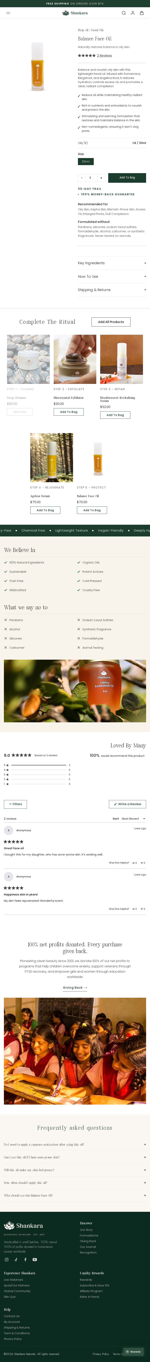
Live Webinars (13, 1279)
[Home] (23, 1228)
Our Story (86, 1229)
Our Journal (88, 1246)
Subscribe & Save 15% (94, 1285)
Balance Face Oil (88, 496)
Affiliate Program (91, 1291)
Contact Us (12, 1316)
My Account (12, 1321)
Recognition (88, 1252)
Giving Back (72, 988)
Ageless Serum (40, 496)
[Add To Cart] (127, 178)
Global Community (17, 1291)
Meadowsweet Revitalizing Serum (117, 399)
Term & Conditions (17, 1333)
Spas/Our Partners (16, 1285)
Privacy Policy (13, 1339)
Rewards (86, 1279)
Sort (116, 819)
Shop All (83, 30)
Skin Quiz (10, 1296)
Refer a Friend (89, 1296)
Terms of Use (121, 1354)
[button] (8, 13)
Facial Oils (97, 30)
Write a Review (131, 805)
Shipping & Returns (17, 1327)
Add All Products (111, 322)
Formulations (89, 1235)
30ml (86, 162)
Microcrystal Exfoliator (69, 398)
